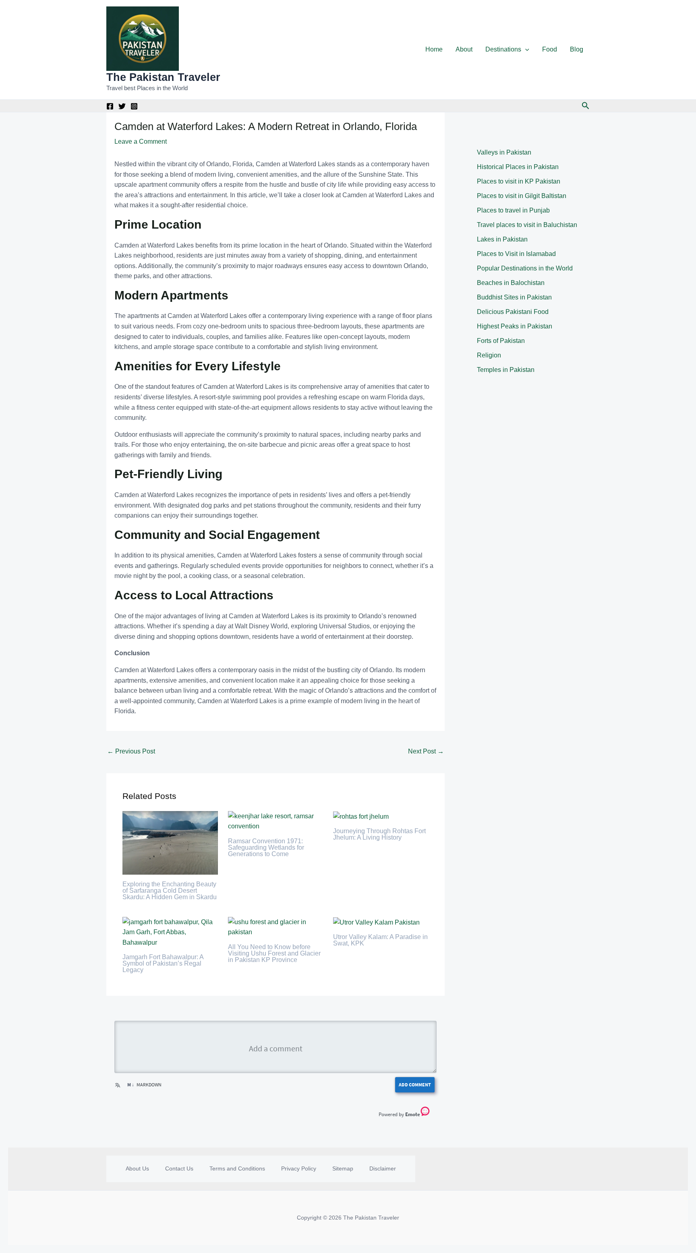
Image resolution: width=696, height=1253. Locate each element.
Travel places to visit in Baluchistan (527, 224)
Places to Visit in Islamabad (516, 253)
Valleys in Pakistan (504, 152)
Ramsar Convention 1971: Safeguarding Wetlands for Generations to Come (266, 847)
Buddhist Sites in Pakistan (514, 297)
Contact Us (179, 1168)
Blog (576, 49)
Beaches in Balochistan (511, 282)
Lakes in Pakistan (502, 239)
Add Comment (415, 1085)
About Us (137, 1168)
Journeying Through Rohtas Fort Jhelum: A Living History (379, 834)
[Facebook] (110, 106)
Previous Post (131, 751)
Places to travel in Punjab (513, 210)
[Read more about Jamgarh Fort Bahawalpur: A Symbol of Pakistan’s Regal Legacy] (170, 931)
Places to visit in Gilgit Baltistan (521, 195)
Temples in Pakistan (505, 369)
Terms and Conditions (237, 1168)
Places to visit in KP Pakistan (518, 181)
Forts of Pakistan (501, 340)
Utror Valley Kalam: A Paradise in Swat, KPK (380, 940)
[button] (525, 49)
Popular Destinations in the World (525, 268)
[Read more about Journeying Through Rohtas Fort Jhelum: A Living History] (361, 816)
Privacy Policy (298, 1168)
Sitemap (342, 1168)
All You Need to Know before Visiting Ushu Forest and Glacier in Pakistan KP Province (274, 953)
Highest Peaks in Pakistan (514, 326)
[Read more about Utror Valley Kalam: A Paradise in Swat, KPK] (376, 922)
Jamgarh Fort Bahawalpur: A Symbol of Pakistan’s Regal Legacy (162, 963)
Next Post (426, 751)
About (464, 49)
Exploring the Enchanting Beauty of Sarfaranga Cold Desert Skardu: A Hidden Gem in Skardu (169, 890)
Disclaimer (382, 1168)
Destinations (503, 49)
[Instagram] (134, 106)
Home (434, 49)
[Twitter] (122, 106)
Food (549, 49)
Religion (489, 355)
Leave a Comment (140, 141)
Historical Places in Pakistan (518, 166)
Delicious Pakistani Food (513, 311)
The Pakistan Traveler (163, 77)
